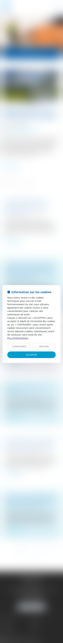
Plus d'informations (17, 338)
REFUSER (44, 346)
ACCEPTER (31, 354)
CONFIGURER (19, 346)
